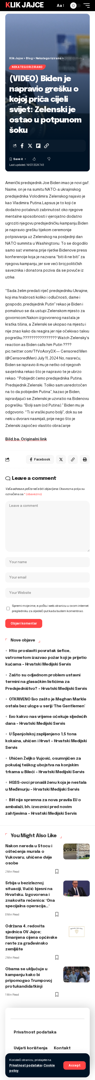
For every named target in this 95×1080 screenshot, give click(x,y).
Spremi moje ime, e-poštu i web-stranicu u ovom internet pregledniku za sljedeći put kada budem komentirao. (50, 608)
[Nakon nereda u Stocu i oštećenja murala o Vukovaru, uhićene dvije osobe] (76, 851)
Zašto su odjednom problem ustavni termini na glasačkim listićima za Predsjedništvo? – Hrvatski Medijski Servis (46, 682)
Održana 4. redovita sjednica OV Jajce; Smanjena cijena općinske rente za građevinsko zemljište (31, 937)
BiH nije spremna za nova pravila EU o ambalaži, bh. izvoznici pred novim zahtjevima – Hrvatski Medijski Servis (43, 807)
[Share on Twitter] (30, 146)
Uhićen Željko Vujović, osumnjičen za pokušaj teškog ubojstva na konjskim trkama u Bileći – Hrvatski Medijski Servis (44, 765)
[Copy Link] (46, 146)
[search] (50, 5)
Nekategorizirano (27, 67)
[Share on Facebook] (22, 146)
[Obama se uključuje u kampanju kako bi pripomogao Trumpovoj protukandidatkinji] (76, 974)
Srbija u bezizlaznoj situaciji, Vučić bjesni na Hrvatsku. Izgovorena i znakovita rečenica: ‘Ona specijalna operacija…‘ (30, 894)
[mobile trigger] (85, 5)
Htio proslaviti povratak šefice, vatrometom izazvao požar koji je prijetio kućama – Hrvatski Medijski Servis (46, 658)
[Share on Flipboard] (38, 146)
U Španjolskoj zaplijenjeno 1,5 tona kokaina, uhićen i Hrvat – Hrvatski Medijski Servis (46, 741)
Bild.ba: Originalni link (26, 439)
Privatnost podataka (25, 1065)
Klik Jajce (24, 5)
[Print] (85, 459)
